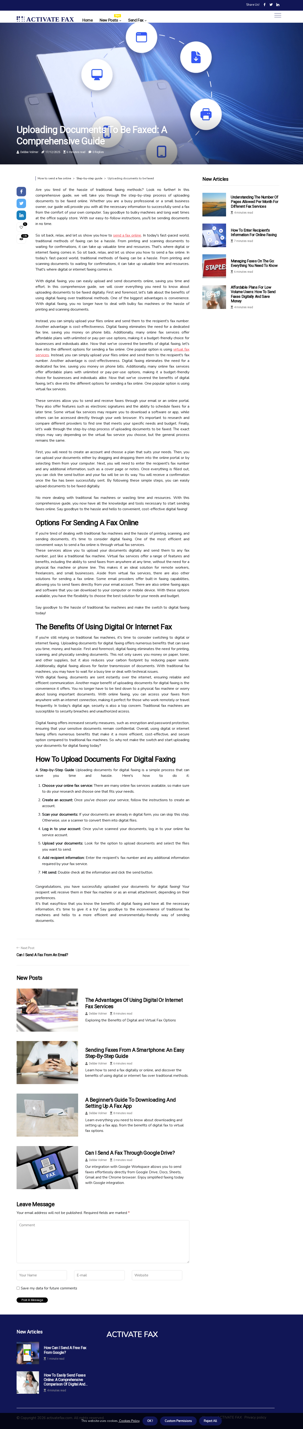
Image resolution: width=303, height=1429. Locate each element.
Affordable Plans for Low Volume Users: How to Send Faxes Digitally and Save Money (253, 294)
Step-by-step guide (89, 178)
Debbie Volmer (29, 152)
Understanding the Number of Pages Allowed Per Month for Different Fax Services (254, 201)
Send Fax (135, 20)
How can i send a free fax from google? (65, 1349)
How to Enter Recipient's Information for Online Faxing (253, 232)
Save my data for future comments (49, 1288)
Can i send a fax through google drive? (130, 1153)
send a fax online (127, 235)
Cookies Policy (128, 1421)
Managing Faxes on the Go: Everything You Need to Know (254, 263)
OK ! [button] (150, 1421)
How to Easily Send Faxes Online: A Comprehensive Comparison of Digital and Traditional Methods (64, 1380)
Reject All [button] (210, 1421)
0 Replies (98, 152)
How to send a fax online (54, 178)
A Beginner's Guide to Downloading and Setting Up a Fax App (130, 1103)
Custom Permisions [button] (178, 1421)
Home (87, 20)
